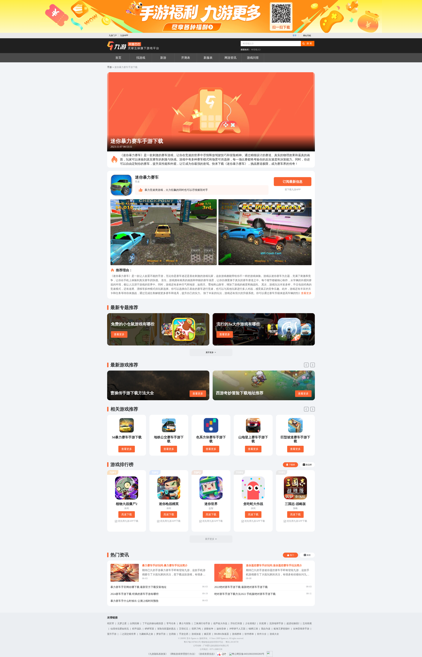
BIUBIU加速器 (221, 634)
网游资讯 (230, 57)
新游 (163, 57)
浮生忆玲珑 (236, 623)
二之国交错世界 (128, 634)
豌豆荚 (207, 634)
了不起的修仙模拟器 (152, 623)
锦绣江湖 (253, 628)
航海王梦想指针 (282, 628)
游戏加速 (196, 634)
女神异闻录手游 (301, 628)
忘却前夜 (307, 623)
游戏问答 (253, 57)
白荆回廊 (134, 623)
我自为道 (265, 628)
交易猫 (172, 634)
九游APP (124, 35)
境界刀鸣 (196, 628)
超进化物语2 (292, 623)
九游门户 (113, 35)
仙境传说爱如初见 (119, 628)
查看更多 (119, 334)
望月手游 (111, 634)
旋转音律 (221, 628)
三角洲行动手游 (202, 623)
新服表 (208, 57)
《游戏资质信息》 (206, 654)
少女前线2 (250, 623)
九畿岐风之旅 (146, 634)
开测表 (185, 57)
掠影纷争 (208, 628)
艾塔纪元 (183, 628)
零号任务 (171, 623)
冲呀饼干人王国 (237, 628)
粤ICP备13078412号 (192, 642)
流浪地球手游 (276, 623)
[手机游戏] (133, 46)
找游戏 (140, 57)
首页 (118, 57)
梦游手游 (161, 634)
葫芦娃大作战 (220, 623)
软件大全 (261, 634)
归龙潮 (262, 623)
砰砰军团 (149, 628)
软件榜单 (249, 634)
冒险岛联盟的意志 (166, 628)
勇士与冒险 (185, 623)
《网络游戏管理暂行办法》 (182, 654)
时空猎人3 (255, 49)
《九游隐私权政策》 (157, 654)
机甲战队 (136, 628)
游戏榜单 (236, 634)
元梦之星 (122, 623)
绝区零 (110, 623)
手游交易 (183, 634)
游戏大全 (274, 634)
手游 (109, 67)
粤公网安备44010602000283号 (248, 654)
